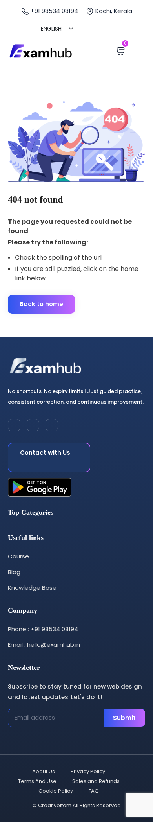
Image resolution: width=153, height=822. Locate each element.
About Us (43, 771)
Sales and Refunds (96, 781)
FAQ (94, 791)
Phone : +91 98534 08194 (43, 629)
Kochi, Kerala (113, 11)
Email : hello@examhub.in (44, 645)
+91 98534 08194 (53, 11)
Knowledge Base (32, 587)
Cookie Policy (55, 791)
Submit (124, 718)
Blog (14, 572)
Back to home (41, 304)
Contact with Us (45, 453)
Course (18, 556)
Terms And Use (37, 781)
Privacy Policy (88, 771)
